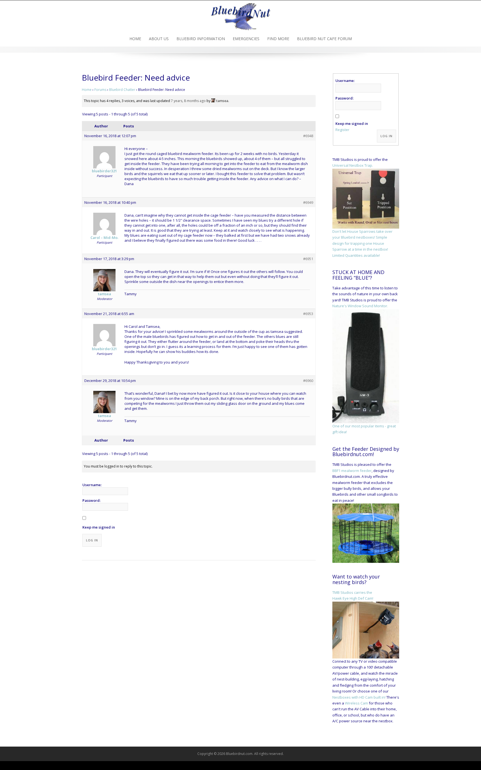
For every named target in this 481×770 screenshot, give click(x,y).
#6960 (308, 380)
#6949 (308, 202)
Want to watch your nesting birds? (356, 579)
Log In (92, 540)
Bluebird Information (200, 38)
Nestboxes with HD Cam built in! (359, 697)
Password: (91, 500)
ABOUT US (159, 38)
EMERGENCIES (246, 38)
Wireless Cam (356, 703)
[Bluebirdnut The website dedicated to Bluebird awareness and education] (240, 15)
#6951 (308, 258)
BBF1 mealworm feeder (352, 470)
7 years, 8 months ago (188, 100)
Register (342, 129)
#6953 (308, 313)
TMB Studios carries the (352, 592)
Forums (100, 89)
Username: (92, 484)
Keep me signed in (98, 527)
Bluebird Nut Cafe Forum (324, 38)
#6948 (308, 135)
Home (135, 38)
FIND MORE (278, 38)
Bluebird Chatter (122, 89)
